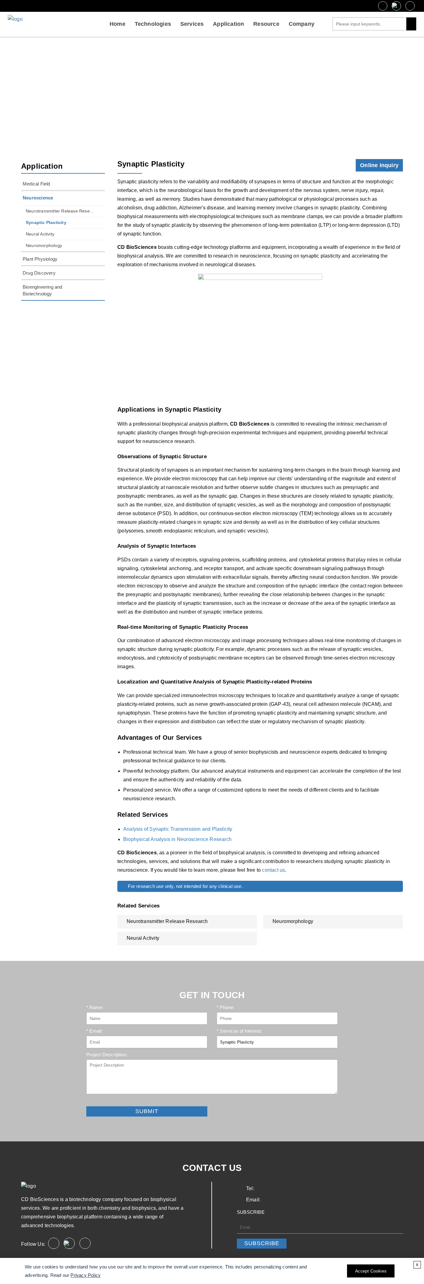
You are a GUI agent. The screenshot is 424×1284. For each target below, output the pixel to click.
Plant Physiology (40, 259)
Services (192, 24)
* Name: (94, 1007)
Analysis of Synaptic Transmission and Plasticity (177, 829)
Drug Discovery (39, 273)
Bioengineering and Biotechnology (42, 290)
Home (117, 24)
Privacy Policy (85, 1275)
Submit (93, 1101)
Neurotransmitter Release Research (60, 210)
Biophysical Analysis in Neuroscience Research (177, 839)
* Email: (94, 1031)
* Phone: (226, 1007)
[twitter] (396, 6)
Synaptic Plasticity (46, 222)
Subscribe (261, 1243)
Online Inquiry (379, 165)
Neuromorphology (44, 245)
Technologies (153, 24)
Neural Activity (40, 233)
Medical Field (36, 183)
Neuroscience (215, 94)
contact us (273, 870)
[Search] (411, 23)
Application (228, 24)
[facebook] (382, 6)
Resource (266, 24)
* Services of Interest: (239, 1031)
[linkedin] (410, 6)
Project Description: (106, 1054)
